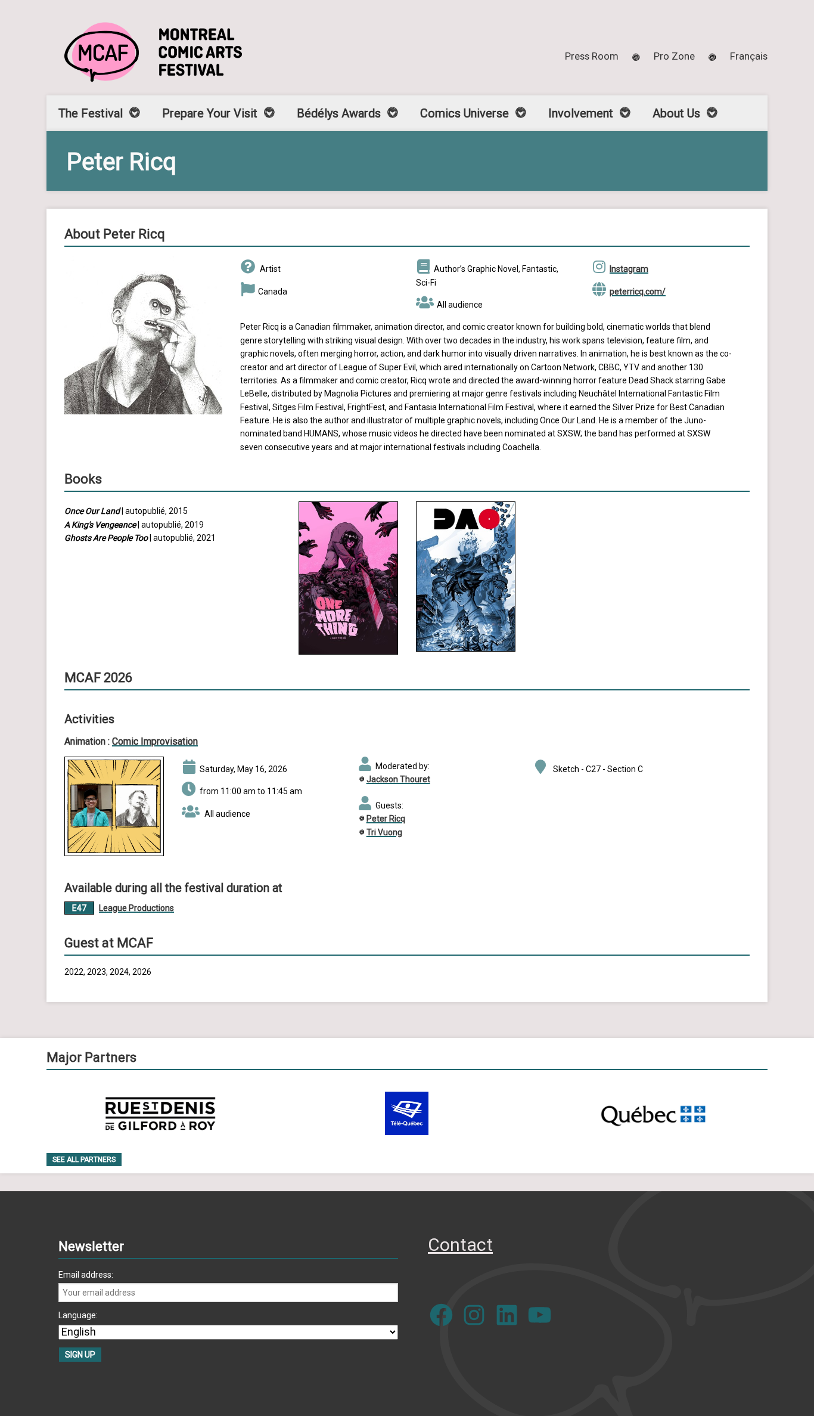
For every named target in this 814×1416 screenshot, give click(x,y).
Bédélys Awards (339, 113)
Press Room (592, 56)
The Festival (90, 113)
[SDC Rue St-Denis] (160, 1113)
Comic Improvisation (155, 741)
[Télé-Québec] (406, 1113)
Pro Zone (674, 56)
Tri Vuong (384, 832)
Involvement (580, 113)
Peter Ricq (385, 818)
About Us (676, 113)
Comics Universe (464, 113)
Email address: (85, 1274)
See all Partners (84, 1159)
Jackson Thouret (398, 779)
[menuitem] (749, 56)
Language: (78, 1315)
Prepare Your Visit (209, 113)
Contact (460, 1244)
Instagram (629, 269)
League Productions (136, 908)
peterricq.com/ (638, 291)
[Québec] (653, 1113)
